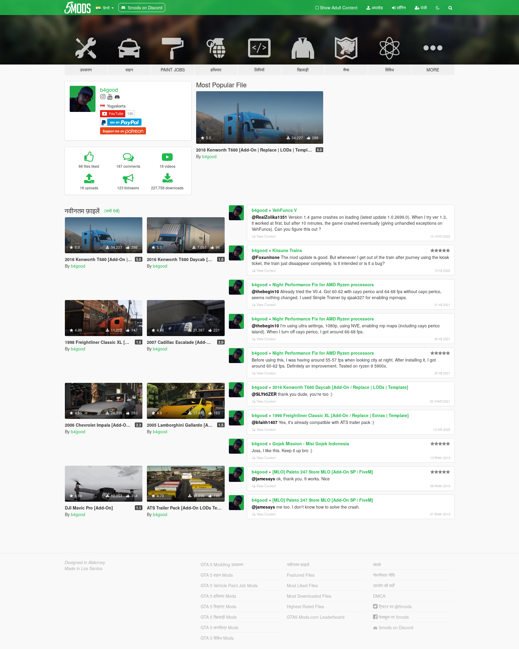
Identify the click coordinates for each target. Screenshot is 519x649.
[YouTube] (110, 96)
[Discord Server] (117, 96)
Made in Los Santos (83, 568)
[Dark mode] (437, 7)
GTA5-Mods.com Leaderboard (315, 617)
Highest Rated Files (305, 606)
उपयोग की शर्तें (383, 585)
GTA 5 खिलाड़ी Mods (219, 617)
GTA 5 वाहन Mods (217, 575)
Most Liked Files (302, 585)
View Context (266, 236)
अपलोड (376, 8)
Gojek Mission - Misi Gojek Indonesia (310, 443)
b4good (109, 89)
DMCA (379, 596)
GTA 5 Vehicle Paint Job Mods (229, 585)
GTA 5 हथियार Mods (218, 596)
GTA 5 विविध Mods (217, 638)
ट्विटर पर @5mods (395, 606)
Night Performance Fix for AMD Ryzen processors (323, 284)
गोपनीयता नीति (384, 575)
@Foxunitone (266, 257)
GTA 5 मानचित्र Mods (219, 627)
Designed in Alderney (85, 562)
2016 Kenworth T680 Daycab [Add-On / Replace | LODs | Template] (340, 387)
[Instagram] (103, 96)
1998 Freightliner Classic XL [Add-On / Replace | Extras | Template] (340, 415)
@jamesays (263, 479)
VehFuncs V (284, 210)
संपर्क (377, 564)
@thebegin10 (265, 291)
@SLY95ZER (264, 394)
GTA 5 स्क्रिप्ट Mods (218, 606)
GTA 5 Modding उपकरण (222, 564)
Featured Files (300, 575)
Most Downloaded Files (309, 596)
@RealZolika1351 (269, 217)
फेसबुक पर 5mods (393, 617)
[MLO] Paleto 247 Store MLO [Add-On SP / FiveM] (322, 472)
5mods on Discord (395, 627)
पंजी (423, 8)
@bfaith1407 (265, 422)
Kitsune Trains (287, 250)
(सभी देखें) (112, 211)
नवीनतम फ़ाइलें (298, 564)
